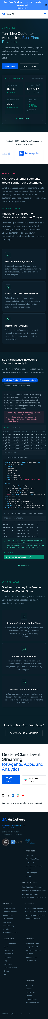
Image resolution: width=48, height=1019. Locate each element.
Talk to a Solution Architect (24, 733)
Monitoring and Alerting (34, 908)
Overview (29, 855)
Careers (29, 989)
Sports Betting (8, 915)
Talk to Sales (29, 66)
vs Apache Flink (32, 947)
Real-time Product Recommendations (20, 380)
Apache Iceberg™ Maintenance (34, 897)
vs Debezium (31, 961)
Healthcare (7, 922)
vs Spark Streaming (33, 950)
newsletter (22, 803)
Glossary (7, 957)
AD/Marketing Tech (10, 932)
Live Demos (8, 950)
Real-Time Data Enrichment (35, 912)
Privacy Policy (31, 999)
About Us (29, 985)
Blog (5, 961)
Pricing (28, 876)
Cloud (28, 869)
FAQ (5, 974)
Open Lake (30, 862)
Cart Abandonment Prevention (17, 386)
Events (6, 971)
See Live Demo (23, 118)
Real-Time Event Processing (32, 887)
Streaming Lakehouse (33, 919)
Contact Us (30, 992)
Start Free (10, 66)
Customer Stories (10, 968)
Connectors (8, 954)
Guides (6, 947)
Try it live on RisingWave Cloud (17, 557)
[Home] (9, 14)
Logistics (6, 929)
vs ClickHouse (31, 957)
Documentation (10, 943)
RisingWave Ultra (32, 859)
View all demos (22, 565)
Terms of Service (32, 1003)
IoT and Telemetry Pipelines (35, 915)
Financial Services (10, 912)
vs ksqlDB (29, 954)
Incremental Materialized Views (34, 890)
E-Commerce (8, 919)
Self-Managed (31, 873)
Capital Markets (9, 908)
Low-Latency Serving (34, 866)
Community (8, 964)
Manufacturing (8, 926)
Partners (29, 996)
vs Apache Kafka (32, 943)
